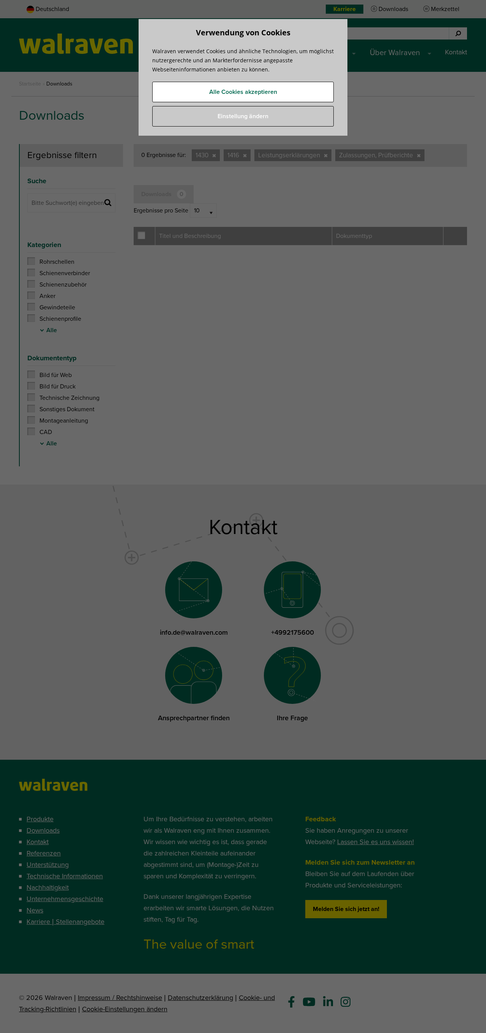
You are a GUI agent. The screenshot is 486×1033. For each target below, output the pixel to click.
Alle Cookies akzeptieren (243, 92)
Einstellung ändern (243, 116)
